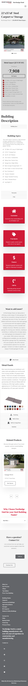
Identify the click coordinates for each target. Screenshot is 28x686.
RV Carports (5, 609)
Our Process (5, 586)
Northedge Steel (18, 2)
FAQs (3, 618)
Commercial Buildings (8, 602)
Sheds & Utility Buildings (9, 611)
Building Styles (6, 598)
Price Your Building (7, 593)
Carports (4, 600)
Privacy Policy (6, 625)
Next (22, 43)
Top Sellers (5, 591)
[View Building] (14, 462)
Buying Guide (6, 620)
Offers (4, 588)
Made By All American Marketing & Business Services (14, 682)
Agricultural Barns (7, 604)
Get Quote (14, 76)
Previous (6, 43)
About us (4, 584)
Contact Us (5, 616)
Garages (4, 606)
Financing (5, 622)
